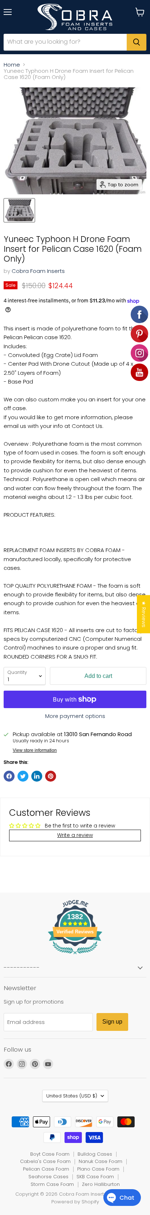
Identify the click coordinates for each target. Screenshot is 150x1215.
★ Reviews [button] (143, 614)
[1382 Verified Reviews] (75, 955)
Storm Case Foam (52, 1184)
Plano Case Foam (98, 1169)
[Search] (136, 42)
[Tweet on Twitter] (22, 776)
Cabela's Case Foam (45, 1161)
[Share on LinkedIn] (36, 776)
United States (71, 1095)
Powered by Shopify (75, 1201)
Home (12, 64)
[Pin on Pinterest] (50, 776)
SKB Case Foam (95, 1176)
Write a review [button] (75, 835)
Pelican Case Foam (46, 1169)
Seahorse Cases (48, 1176)
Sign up (112, 1022)
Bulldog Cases (95, 1154)
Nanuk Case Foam (100, 1161)
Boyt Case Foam (50, 1154)
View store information (35, 750)
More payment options (75, 716)
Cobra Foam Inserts (38, 271)
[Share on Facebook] (9, 776)
